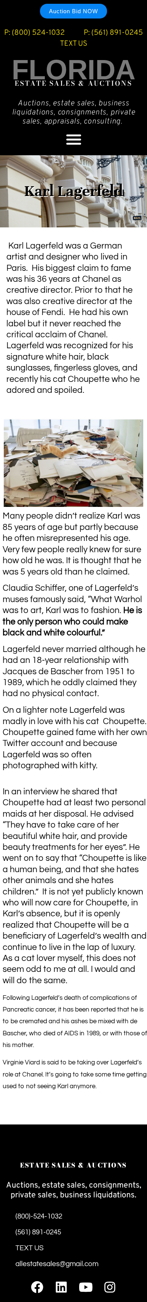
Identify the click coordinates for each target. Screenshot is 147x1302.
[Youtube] (86, 1287)
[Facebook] (37, 1287)
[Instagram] (110, 1287)
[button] (73, 139)
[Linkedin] (61, 1287)
